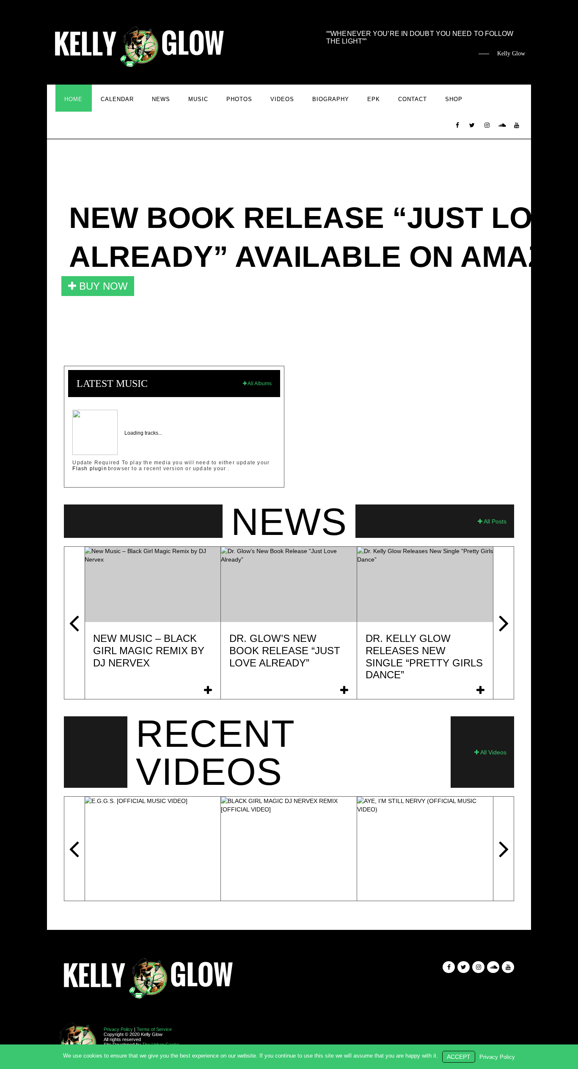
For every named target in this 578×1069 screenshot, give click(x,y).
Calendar (117, 99)
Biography (330, 99)
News (161, 99)
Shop (453, 99)
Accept (459, 1056)
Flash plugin (89, 468)
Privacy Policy (118, 1029)
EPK (373, 99)
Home (73, 99)
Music (198, 99)
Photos (239, 99)
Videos (282, 99)
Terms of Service (154, 1029)
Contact (412, 99)
